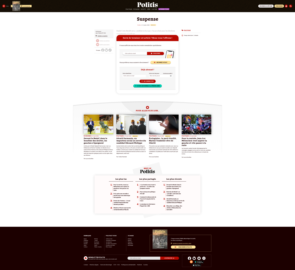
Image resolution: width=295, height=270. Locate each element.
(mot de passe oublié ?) (167, 73)
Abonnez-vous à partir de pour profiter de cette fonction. (104, 42)
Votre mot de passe (154, 73)
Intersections (164, 9)
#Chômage (130, 245)
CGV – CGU (116, 264)
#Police (129, 240)
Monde (96, 238)
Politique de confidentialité (128, 264)
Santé (95, 245)
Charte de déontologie (106, 264)
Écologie (136, 9)
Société (143, 9)
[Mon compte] (286, 6)
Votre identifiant (127, 73)
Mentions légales (94, 264)
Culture (154, 9)
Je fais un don (109, 238)
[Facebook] (189, 258)
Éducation (96, 243)
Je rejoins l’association (111, 243)
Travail (95, 240)
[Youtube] (199, 258)
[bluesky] (194, 258)
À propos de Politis (110, 245)
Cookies (145, 264)
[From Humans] (191, 262)
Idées (148, 9)
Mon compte (109, 246)
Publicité (139, 264)
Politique (129, 9)
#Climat (130, 238)
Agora (85, 238)
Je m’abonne (109, 242)
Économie (96, 242)
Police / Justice (98, 246)
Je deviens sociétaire (111, 240)
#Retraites (130, 243)
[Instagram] (204, 258)
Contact (86, 264)
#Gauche (130, 242)
